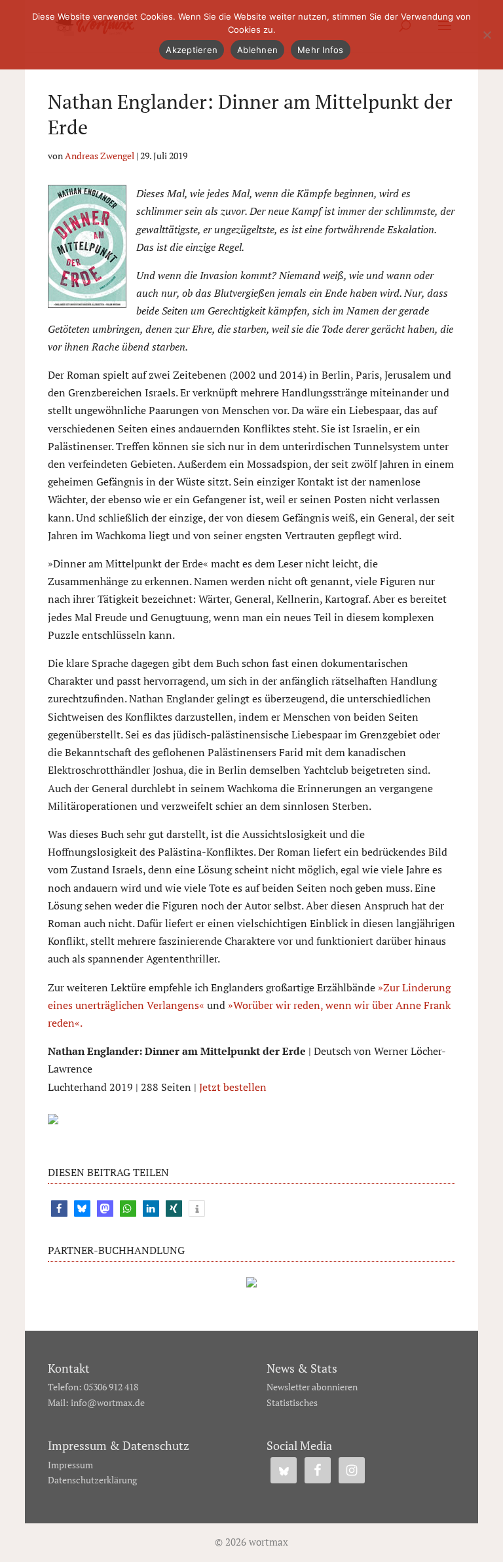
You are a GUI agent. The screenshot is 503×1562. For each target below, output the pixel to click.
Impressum (70, 1464)
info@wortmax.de (108, 1402)
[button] (59, 1208)
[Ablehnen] (486, 34)
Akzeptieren (191, 50)
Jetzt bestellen (233, 1087)
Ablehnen (257, 50)
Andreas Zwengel (99, 155)
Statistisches (292, 1402)
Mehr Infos (320, 50)
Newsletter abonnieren (312, 1387)
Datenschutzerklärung (92, 1480)
